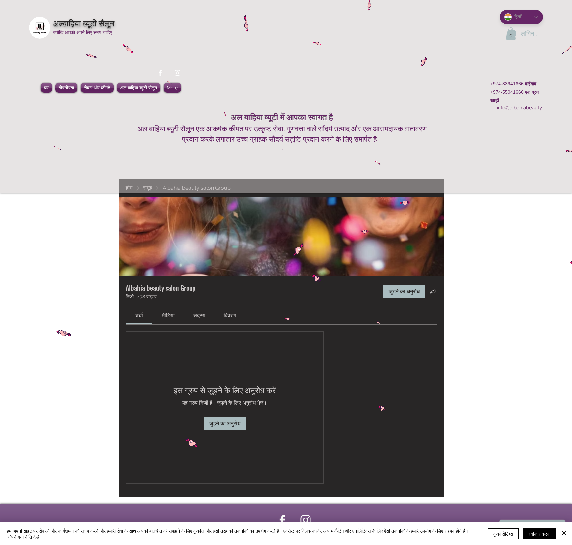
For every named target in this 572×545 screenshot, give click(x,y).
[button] (511, 33)
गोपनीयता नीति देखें (23, 536)
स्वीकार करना (539, 533)
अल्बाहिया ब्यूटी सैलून (83, 22)
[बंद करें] (564, 534)
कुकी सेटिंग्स (503, 533)
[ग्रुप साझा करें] (433, 291)
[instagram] (177, 73)
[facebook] (160, 73)
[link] (139, 315)
